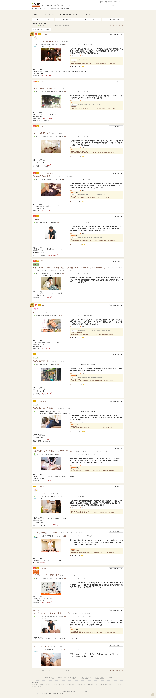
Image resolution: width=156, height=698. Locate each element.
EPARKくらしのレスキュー (115, 684)
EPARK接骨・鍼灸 (103, 684)
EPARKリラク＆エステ (36, 5)
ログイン (116, 1)
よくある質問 (71, 677)
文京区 (47, 8)
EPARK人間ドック (81, 684)
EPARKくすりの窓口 (70, 684)
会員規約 (60, 677)
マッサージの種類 (108, 677)
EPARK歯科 (48, 684)
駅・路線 (50, 5)
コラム (82, 677)
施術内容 (57, 5)
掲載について (47, 677)
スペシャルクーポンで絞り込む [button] (42, 29)
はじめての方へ (54, 677)
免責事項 (102, 678)
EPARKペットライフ (36, 686)
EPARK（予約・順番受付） (38, 684)
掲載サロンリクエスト (94, 677)
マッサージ (34, 8)
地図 (65, 44)
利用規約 (65, 677)
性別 (102, 1)
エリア (44, 5)
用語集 (101, 677)
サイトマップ (91, 678)
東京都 (41, 8)
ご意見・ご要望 (67, 5)
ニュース (87, 677)
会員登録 (110, 1)
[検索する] (122, 5)
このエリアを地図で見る (117, 25)
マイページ (121, 1)
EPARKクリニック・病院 (58, 684)
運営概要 (97, 678)
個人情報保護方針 (84, 678)
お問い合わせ (77, 677)
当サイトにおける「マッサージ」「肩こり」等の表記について (65, 678)
